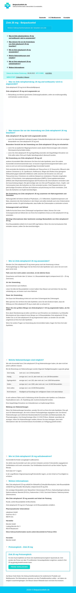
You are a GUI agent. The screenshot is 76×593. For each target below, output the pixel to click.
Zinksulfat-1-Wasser (22, 77)
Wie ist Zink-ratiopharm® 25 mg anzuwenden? (20, 51)
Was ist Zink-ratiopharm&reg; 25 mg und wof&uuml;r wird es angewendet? (22, 37)
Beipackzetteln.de (20, 5)
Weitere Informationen (16, 67)
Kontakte (67, 17)
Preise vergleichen (19, 567)
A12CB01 (48, 73)
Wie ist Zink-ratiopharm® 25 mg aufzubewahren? (20, 62)
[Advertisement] (55, 47)
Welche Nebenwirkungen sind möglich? (19, 57)
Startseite (42, 17)
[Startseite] (7, 5)
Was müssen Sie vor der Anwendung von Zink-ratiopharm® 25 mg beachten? (22, 44)
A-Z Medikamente (55, 17)
